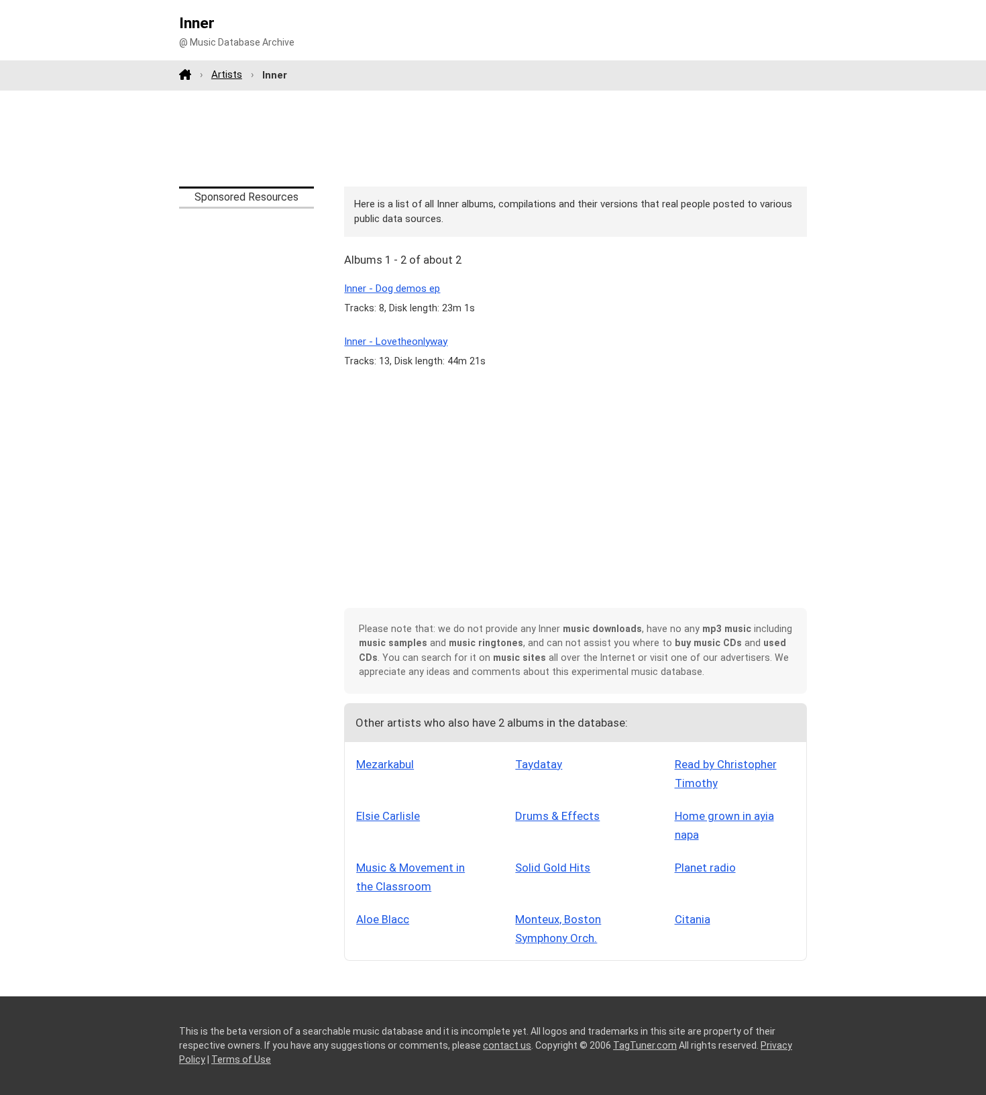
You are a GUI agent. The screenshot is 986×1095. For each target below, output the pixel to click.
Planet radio (705, 867)
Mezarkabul (385, 764)
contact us (507, 1045)
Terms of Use (241, 1059)
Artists (226, 74)
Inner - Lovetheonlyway (395, 341)
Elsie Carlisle (388, 816)
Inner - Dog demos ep (392, 288)
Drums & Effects (557, 816)
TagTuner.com (645, 1045)
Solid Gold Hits (552, 867)
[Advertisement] (493, 138)
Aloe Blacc (382, 919)
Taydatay (538, 764)
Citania (692, 919)
